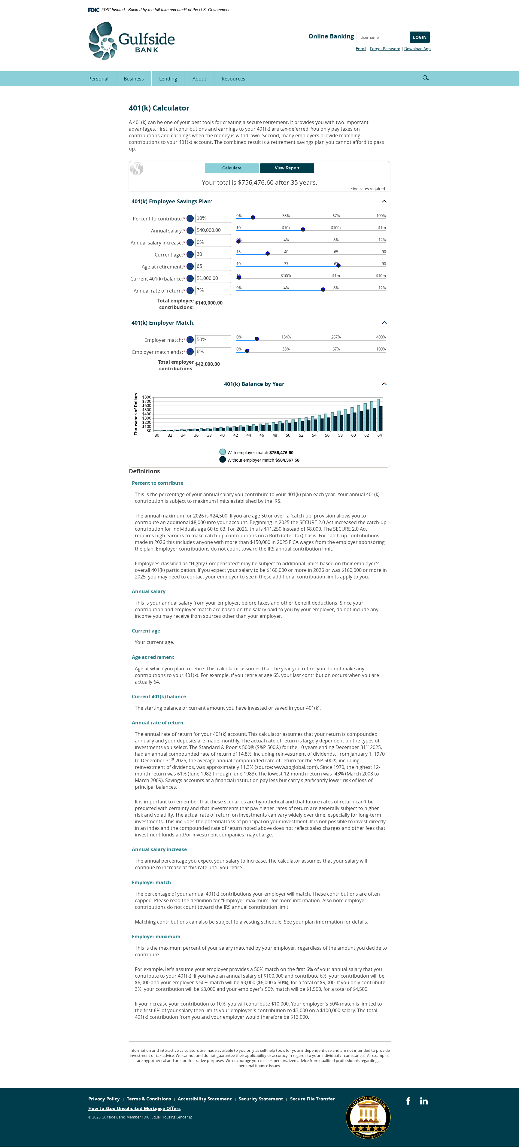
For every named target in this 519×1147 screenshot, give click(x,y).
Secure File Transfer (312, 1099)
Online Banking (331, 36)
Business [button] (134, 78)
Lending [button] (168, 78)
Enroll (361, 48)
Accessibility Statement (205, 1099)
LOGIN (419, 37)
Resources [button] (233, 78)
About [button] (199, 78)
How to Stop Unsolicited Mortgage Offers (134, 1108)
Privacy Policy (104, 1099)
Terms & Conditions (149, 1099)
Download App (417, 48)
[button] (426, 77)
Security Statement (261, 1099)
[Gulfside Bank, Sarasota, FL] (131, 41)
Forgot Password (385, 48)
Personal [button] (98, 78)
